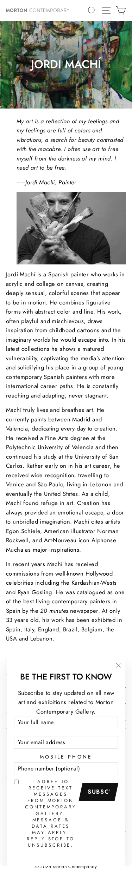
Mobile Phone (66, 756)
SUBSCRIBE (101, 791)
